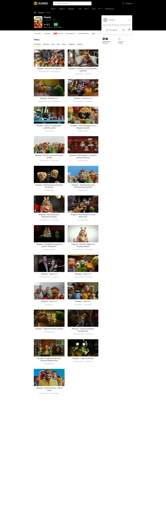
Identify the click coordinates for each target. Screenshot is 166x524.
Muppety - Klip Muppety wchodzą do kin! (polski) (49, 186)
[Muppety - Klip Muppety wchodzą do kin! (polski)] (49, 174)
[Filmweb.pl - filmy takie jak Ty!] (41, 3)
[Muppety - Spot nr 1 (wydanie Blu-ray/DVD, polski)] (49, 115)
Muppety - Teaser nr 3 (83, 274)
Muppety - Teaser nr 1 (83, 301)
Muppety (41, 12)
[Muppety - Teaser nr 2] (49, 290)
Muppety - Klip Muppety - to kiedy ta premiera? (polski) (83, 156)
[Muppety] (38, 22)
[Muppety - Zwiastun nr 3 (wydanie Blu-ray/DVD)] (83, 58)
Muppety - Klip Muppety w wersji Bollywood (83, 215)
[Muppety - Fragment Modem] (83, 347)
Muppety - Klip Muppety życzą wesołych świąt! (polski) (83, 186)
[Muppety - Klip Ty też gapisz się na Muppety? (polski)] (83, 115)
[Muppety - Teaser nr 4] (49, 263)
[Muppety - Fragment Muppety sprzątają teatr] (83, 318)
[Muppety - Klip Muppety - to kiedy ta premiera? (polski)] (83, 144)
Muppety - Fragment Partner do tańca (49, 329)
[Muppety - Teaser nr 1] (83, 290)
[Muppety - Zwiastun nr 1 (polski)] (49, 58)
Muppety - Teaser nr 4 (49, 274)
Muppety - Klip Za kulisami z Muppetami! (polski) (49, 215)
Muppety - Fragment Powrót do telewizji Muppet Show (49, 359)
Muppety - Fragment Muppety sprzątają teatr (83, 330)
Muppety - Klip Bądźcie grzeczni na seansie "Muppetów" (49, 245)
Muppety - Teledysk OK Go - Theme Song (49, 389)
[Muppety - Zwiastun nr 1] (83, 87)
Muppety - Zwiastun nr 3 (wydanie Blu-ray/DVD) (83, 69)
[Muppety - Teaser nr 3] (83, 263)
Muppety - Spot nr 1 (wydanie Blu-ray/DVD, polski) (49, 126)
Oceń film (112, 20)
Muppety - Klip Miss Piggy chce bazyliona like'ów (83, 245)
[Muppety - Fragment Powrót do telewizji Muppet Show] (49, 347)
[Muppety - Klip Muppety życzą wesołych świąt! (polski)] (83, 174)
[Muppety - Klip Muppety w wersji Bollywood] (83, 204)
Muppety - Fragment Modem (83, 358)
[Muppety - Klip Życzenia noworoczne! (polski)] (49, 144)
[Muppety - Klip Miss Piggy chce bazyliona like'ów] (83, 233)
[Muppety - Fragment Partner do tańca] (49, 318)
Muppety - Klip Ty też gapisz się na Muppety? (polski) (83, 126)
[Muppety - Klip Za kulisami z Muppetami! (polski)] (49, 204)
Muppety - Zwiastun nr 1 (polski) (49, 68)
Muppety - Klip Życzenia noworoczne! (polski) (49, 156)
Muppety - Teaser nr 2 (49, 301)
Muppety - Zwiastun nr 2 (49, 98)
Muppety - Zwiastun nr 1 (83, 98)
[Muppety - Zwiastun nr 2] (49, 87)
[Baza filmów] (35, 12)
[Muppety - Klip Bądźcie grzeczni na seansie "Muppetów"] (49, 233)
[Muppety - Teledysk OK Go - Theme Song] (49, 377)
